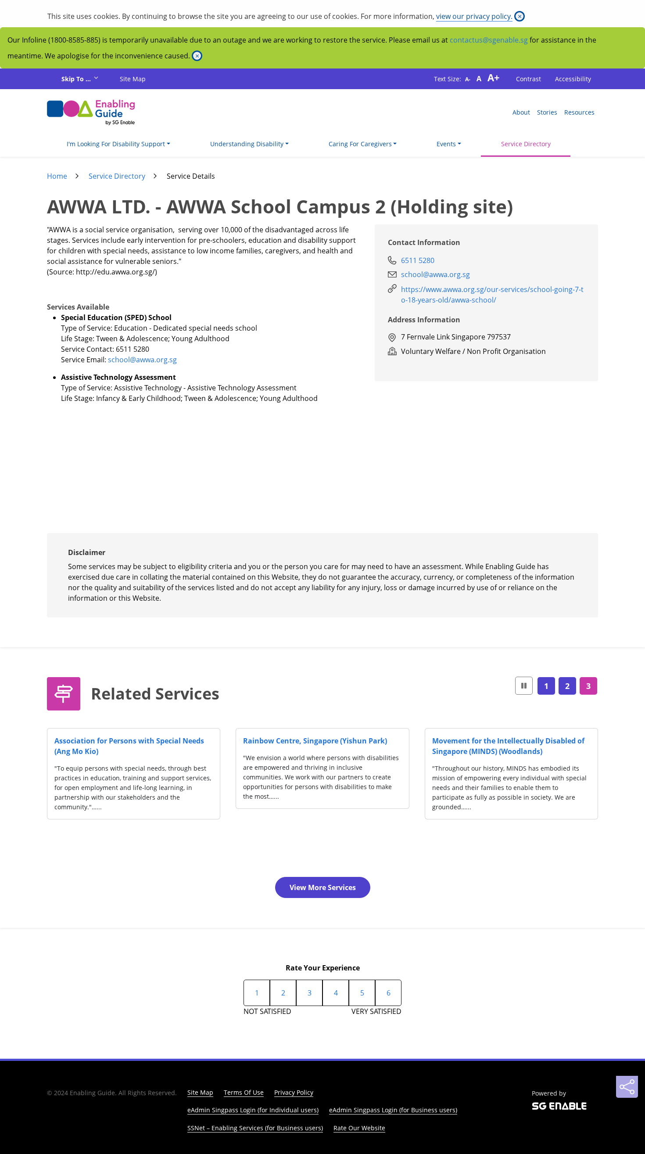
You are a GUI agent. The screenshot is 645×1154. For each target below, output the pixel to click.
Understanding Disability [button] (246, 144)
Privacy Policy (293, 1092)
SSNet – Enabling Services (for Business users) (255, 1128)
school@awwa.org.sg (142, 359)
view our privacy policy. (474, 16)
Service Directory (526, 144)
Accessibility (573, 79)
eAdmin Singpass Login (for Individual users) (253, 1110)
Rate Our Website (359, 1128)
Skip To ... (77, 79)
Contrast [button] (528, 79)
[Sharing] (627, 1087)
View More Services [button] (323, 887)
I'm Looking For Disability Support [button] (116, 144)
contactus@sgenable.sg (489, 40)
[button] (524, 686)
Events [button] (446, 144)
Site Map (133, 79)
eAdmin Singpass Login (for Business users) (393, 1110)
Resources (579, 112)
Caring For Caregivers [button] (360, 144)
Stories (547, 112)
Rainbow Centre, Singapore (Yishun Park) (315, 741)
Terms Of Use (244, 1092)
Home (57, 176)
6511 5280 (417, 260)
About (521, 112)
